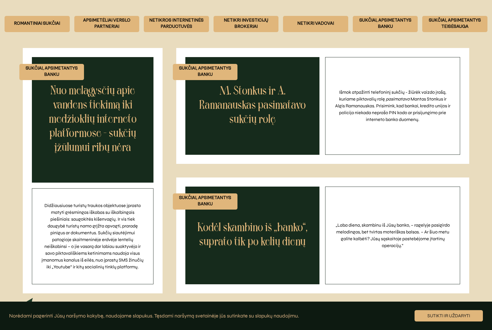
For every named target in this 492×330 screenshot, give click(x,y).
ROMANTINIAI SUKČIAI (37, 24)
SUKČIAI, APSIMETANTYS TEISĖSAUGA (455, 23)
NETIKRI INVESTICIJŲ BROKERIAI (246, 23)
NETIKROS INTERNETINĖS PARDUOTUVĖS (176, 23)
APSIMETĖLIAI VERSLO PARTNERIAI (106, 23)
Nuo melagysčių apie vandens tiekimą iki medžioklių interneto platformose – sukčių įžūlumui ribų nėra (93, 119)
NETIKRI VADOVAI (315, 24)
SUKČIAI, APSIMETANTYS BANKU (385, 23)
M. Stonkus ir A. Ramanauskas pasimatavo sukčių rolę (252, 105)
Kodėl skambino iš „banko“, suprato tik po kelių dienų (252, 235)
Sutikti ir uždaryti (448, 315)
